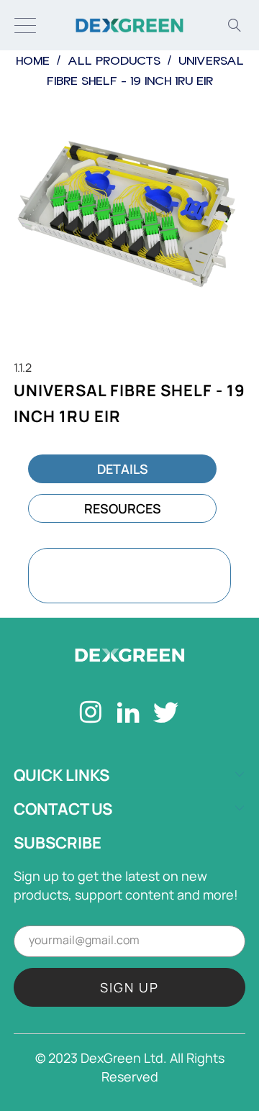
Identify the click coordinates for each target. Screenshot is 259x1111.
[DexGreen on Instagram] (91, 714)
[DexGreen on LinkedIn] (128, 714)
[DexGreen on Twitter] (166, 714)
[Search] (234, 25)
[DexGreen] (129, 25)
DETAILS (122, 468)
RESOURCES (122, 508)
